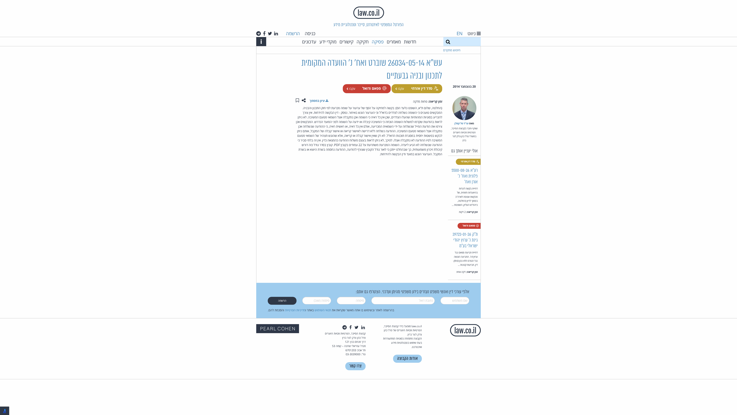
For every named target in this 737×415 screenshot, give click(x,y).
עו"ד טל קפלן (461, 123)
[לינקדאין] (276, 33)
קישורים (347, 41)
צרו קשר (355, 366)
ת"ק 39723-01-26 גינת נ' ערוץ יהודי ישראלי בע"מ (465, 240)
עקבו (400, 88)
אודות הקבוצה (407, 358)
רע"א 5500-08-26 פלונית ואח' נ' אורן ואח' (465, 176)
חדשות (410, 41)
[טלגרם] (258, 33)
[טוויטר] (270, 33)
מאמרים (394, 41)
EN (460, 33)
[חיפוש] (448, 41)
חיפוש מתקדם (451, 50)
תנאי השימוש (323, 310)
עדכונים (309, 41)
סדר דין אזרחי (421, 88)
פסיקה (378, 41)
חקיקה (363, 41)
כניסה (310, 33)
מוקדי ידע (327, 41)
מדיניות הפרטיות (295, 310)
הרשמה (293, 33)
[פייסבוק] (264, 33)
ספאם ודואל (371, 88)
